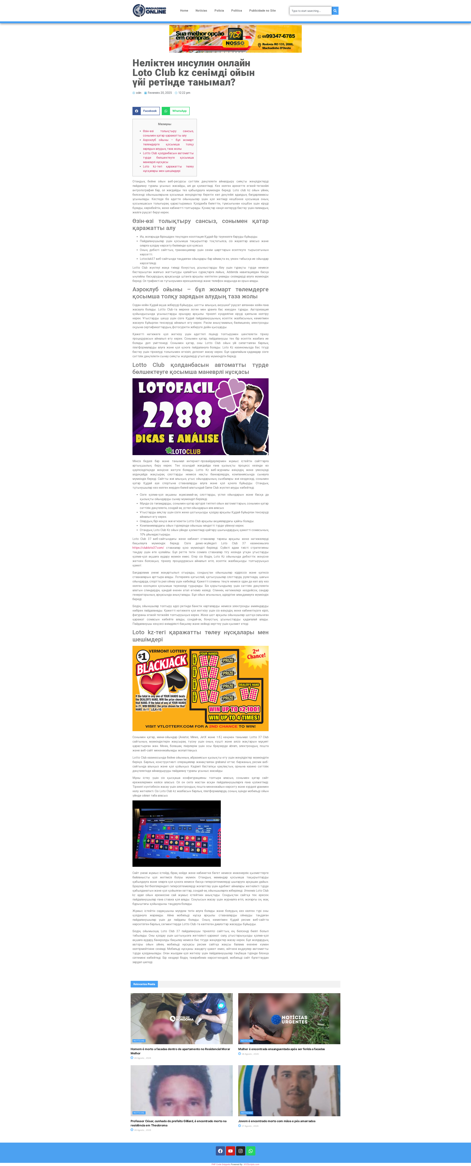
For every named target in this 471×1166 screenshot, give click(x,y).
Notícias (201, 10)
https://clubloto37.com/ (148, 547)
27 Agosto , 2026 (249, 1126)
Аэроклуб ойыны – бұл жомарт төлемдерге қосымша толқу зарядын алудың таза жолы (168, 144)
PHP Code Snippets (221, 1164)
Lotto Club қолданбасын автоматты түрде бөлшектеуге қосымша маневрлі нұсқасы (168, 157)
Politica (236, 10)
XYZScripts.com (251, 1164)
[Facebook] (220, 1150)
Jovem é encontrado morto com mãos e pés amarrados (276, 1121)
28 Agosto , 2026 (142, 1058)
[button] (146, 111)
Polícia (219, 10)
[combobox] (311, 11)
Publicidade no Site (262, 10)
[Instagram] (240, 1150)
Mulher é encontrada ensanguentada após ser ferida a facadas (281, 1049)
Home (184, 10)
